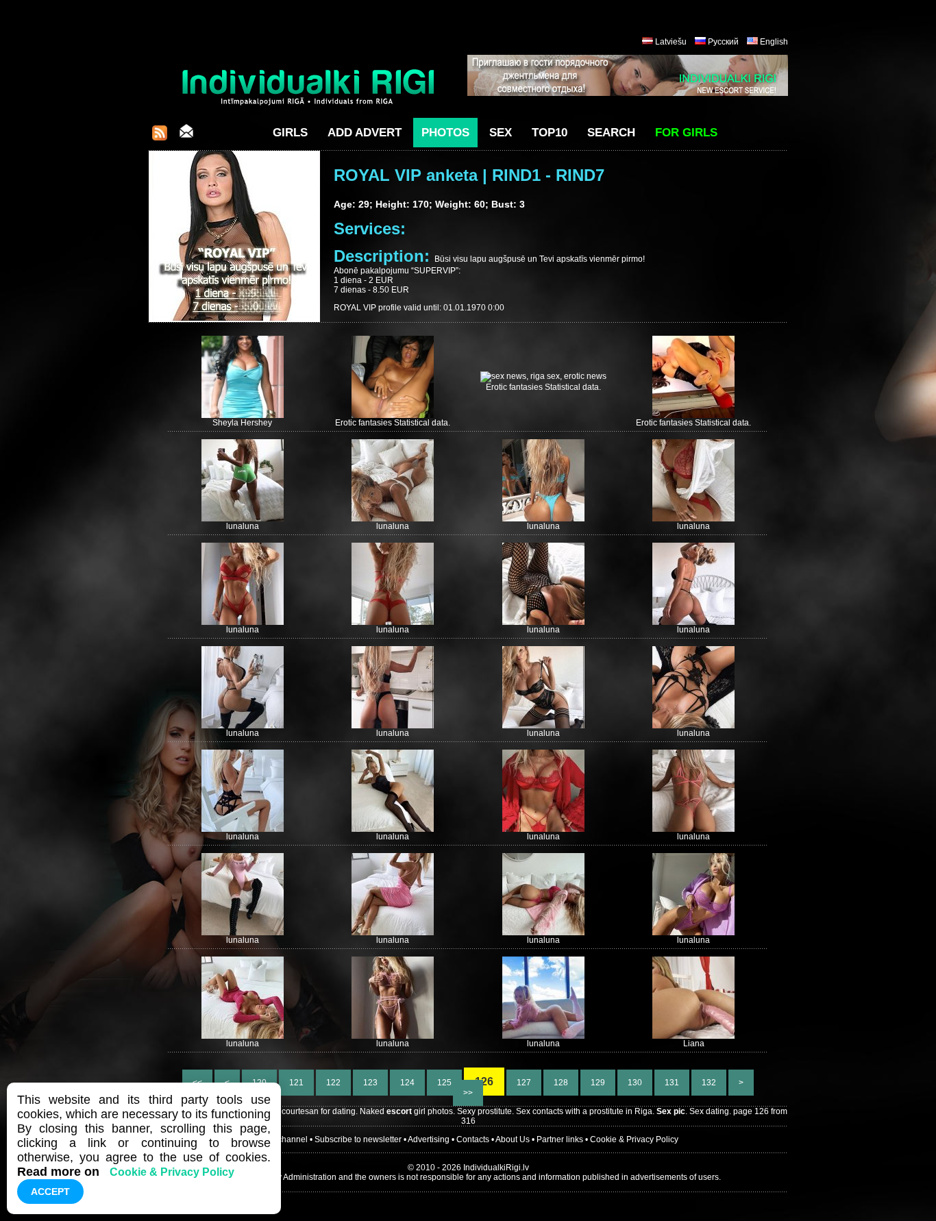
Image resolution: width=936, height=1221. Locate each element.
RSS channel (283, 1139)
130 (635, 1082)
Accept (50, 1191)
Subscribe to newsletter (358, 1139)
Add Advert (365, 132)
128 (561, 1082)
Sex (500, 132)
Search (611, 132)
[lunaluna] (242, 518)
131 (672, 1082)
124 (407, 1082)
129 (598, 1082)
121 (296, 1082)
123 (370, 1082)
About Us (512, 1139)
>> (468, 1093)
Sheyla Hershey (242, 423)
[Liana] (693, 1036)
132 (709, 1082)
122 (333, 1082)
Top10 (549, 132)
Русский (723, 42)
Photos (445, 132)
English (774, 42)
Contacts (472, 1139)
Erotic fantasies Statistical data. (392, 423)
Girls (290, 132)
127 (524, 1082)
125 (444, 1082)
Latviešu (671, 42)
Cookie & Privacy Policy (634, 1139)
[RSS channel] (159, 136)
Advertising (428, 1139)
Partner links (560, 1139)
